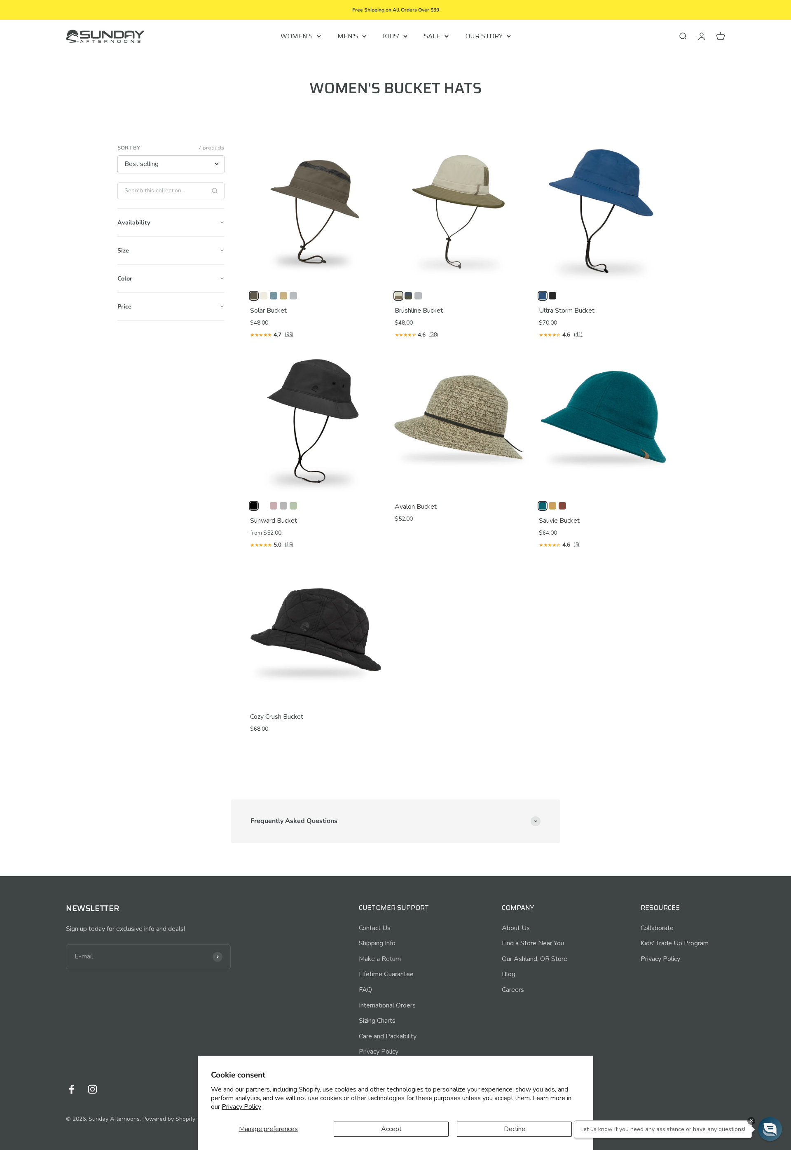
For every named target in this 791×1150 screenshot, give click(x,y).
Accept (391, 1129)
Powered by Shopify (169, 1119)
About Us (516, 928)
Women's (297, 36)
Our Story (484, 36)
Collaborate (657, 928)
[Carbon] (552, 295)
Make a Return (380, 958)
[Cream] (263, 295)
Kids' (391, 36)
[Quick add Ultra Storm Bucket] (661, 273)
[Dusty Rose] (273, 506)
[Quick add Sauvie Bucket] (661, 483)
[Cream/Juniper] (398, 295)
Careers (513, 989)
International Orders (387, 1005)
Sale (432, 36)
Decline (514, 1129)
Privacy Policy (241, 1106)
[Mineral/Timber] (408, 295)
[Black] (253, 506)
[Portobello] (552, 506)
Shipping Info (377, 943)
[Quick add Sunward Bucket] (372, 483)
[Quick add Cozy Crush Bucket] (372, 693)
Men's (347, 36)
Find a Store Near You (533, 943)
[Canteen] (253, 295)
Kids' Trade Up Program (675, 943)
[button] (770, 1129)
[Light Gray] (283, 506)
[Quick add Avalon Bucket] (517, 483)
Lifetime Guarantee (386, 974)
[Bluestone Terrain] (273, 295)
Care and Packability (388, 1036)
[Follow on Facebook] (71, 1089)
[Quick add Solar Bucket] (372, 273)
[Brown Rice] (283, 295)
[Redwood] (562, 506)
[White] (263, 506)
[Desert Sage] (293, 506)
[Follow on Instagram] (92, 1089)
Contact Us (375, 928)
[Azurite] (542, 506)
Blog (508, 974)
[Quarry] (293, 295)
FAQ (365, 989)
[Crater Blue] (542, 295)
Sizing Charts (377, 1020)
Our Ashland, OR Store (534, 958)
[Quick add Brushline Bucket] (517, 273)
